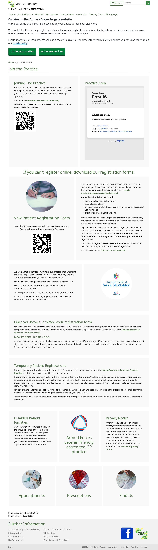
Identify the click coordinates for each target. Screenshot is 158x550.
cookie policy (20, 43)
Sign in (10, 547)
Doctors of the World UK (113, 250)
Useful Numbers (16, 540)
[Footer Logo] (134, 533)
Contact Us (81, 14)
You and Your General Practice (58, 529)
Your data (134, 547)
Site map (144, 547)
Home (11, 62)
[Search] (148, 3)
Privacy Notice (14, 533)
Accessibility (112, 547)
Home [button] (12, 14)
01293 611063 (37, 9)
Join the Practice (25, 14)
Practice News (67, 14)
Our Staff (39, 14)
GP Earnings (49, 533)
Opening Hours (96, 14)
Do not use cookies (52, 51)
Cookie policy (123, 547)
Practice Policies (51, 537)
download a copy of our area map (42, 100)
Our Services (52, 14)
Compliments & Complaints (56, 540)
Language (112, 14)
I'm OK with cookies (22, 51)
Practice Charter (15, 537)
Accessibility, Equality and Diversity (24, 529)
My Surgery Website (98, 547)
